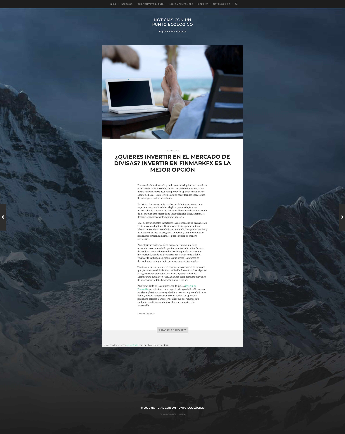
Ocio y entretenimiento (150, 4)
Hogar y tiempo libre (181, 4)
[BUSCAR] (236, 4)
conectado (132, 345)
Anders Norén (177, 414)
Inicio (113, 4)
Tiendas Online (221, 4)
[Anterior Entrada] (3, 217)
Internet (203, 4)
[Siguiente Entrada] (342, 217)
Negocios (126, 4)
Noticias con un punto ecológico (172, 22)
